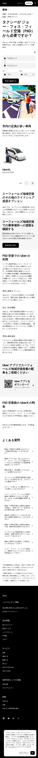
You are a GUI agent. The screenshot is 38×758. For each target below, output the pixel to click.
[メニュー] (35, 3)
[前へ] (26, 183)
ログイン (20, 3)
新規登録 (29, 3)
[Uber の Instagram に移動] (13, 718)
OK (33, 753)
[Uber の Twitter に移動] (18, 718)
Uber (4, 3)
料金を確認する (10, 81)
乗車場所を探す (10, 245)
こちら (12, 747)
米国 (4, 14)
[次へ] (32, 183)
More (4, 47)
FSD (4, 17)
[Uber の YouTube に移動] (8, 718)
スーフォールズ (25, 14)
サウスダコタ (13, 14)
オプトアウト (23, 753)
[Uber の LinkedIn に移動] (3, 718)
